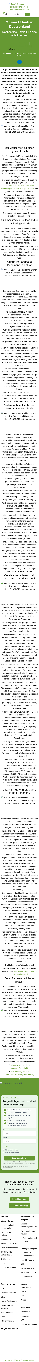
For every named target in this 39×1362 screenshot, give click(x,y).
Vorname (6, 1130)
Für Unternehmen (11, 1150)
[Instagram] (10, 1336)
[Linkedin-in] (14, 1336)
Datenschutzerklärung (7, 1167)
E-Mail (5, 1137)
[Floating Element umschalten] (8, 1356)
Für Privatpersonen (12, 1153)
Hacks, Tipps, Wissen (24, 49)
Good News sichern (19, 1158)
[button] (35, 14)
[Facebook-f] (5, 1336)
